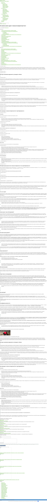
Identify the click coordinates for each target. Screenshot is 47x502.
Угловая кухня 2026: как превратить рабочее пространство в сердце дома (9, 479)
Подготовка (5, 44)
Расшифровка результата (5, 41)
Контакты (2, 21)
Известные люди (5, 4)
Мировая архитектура (4, 492)
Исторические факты (5, 18)
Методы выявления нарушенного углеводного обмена (8, 30)
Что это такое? (3, 35)
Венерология (3, 2)
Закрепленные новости (4, 485)
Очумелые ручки (5, 13)
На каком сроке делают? (4, 55)
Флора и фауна (5, 12)
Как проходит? (3, 40)
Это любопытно (3, 498)
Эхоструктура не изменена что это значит (5, 433)
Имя (0, 436)
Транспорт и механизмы (6, 16)
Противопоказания (4, 38)
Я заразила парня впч (2, 423)
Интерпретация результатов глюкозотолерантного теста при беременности (11, 34)
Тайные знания (5, 9)
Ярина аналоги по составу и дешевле (5, 428)
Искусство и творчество (6, 11)
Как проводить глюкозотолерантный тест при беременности (9, 31)
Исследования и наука (4, 488)
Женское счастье (3, 483)
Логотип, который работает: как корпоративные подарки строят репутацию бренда (10, 466)
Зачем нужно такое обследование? (6, 36)
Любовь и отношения (5, 6)
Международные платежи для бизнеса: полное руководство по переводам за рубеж (11, 459)
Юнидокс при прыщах (3, 430)
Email (1, 437)
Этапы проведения (6, 45)
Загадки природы (3, 484)
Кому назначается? (3, 56)
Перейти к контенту (2, 0)
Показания (4, 32)
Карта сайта (2, 20)
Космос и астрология (4, 490)
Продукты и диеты (5, 7)
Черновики (2, 497)
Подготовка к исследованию (5, 39)
